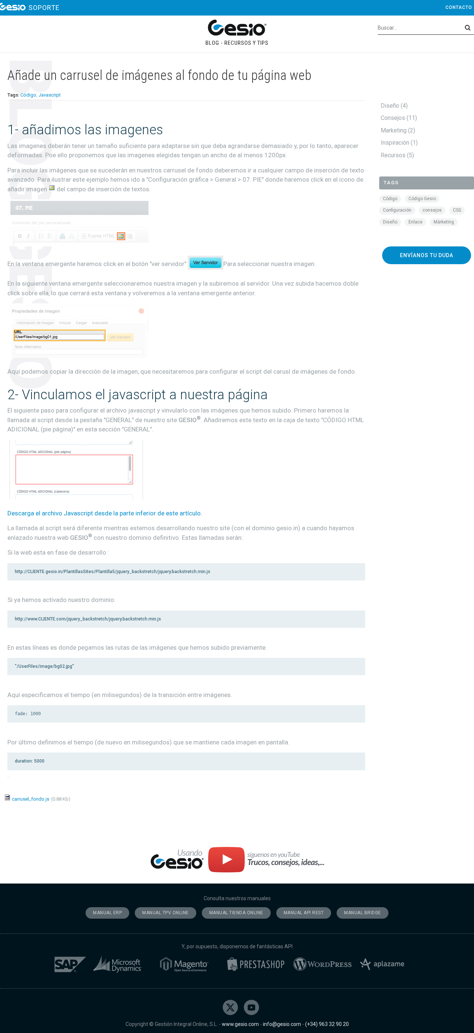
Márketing (444, 222)
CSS (457, 210)
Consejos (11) (398, 117)
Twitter (230, 1007)
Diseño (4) (393, 105)
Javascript (50, 95)
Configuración (397, 210)
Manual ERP (107, 912)
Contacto (458, 7)
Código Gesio (422, 198)
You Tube (251, 1007)
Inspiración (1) (398, 142)
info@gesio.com (282, 1024)
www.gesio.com (240, 1024)
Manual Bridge (362, 912)
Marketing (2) (397, 130)
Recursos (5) (396, 155)
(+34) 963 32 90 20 (327, 1024)
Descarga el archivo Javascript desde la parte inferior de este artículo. (104, 513)
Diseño (390, 222)
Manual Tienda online (236, 912)
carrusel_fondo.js (30, 799)
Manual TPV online (165, 912)
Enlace (415, 222)
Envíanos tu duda (426, 255)
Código (28, 95)
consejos (432, 210)
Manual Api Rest (304, 912)
